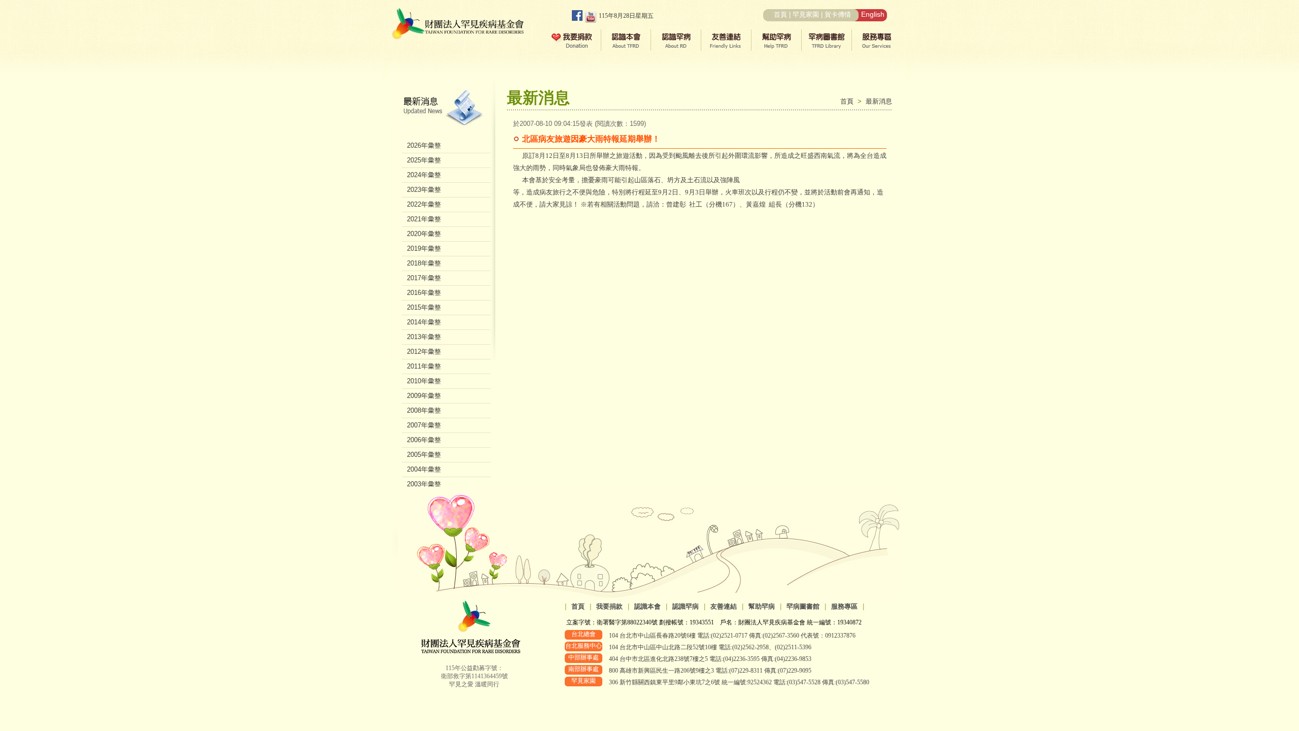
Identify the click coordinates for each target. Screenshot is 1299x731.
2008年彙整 (424, 410)
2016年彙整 (424, 292)
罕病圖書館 (803, 606)
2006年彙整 (424, 440)
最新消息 (879, 101)
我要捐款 (609, 606)
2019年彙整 (424, 248)
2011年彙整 (424, 366)
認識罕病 (685, 606)
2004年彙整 (424, 469)
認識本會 (647, 606)
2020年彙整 (424, 234)
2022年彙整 (424, 204)
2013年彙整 (424, 337)
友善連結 (723, 606)
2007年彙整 (424, 425)
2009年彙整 (424, 396)
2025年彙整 (424, 160)
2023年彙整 (424, 189)
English (872, 14)
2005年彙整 (424, 454)
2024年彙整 (424, 175)
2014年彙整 (424, 322)
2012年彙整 (424, 351)
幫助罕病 (761, 606)
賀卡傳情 (838, 14)
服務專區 (844, 606)
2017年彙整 (424, 278)
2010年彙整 (424, 381)
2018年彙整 (424, 263)
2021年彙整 (424, 219)
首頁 (780, 14)
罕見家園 (806, 14)
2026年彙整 (424, 145)
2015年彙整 (424, 307)
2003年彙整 (424, 484)
